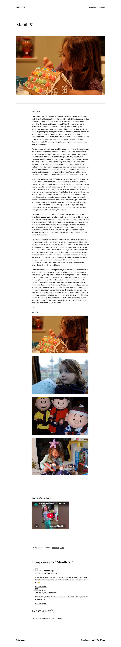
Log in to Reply (41, 586)
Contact (102, 7)
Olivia (62, 548)
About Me (93, 7)
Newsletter (55, 548)
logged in (44, 618)
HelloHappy (20, 7)
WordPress (101, 640)
